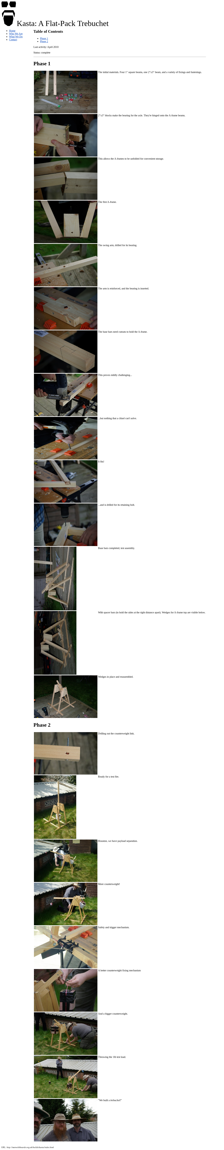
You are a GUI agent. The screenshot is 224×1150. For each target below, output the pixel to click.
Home (12, 30)
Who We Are (16, 33)
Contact (13, 39)
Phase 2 (44, 41)
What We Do (16, 36)
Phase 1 (44, 38)
